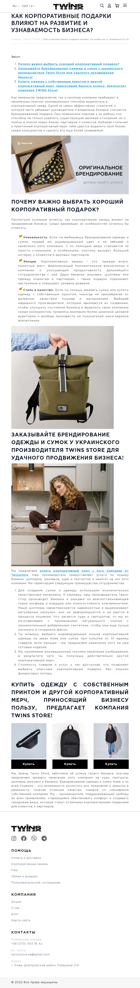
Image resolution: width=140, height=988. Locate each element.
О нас (15, 908)
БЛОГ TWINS (32, 39)
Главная (16, 39)
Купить (29, 764)
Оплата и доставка (26, 858)
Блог (15, 914)
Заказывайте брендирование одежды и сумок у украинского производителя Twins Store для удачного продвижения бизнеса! (70, 73)
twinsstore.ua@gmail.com (30, 954)
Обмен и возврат (24, 876)
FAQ (14, 870)
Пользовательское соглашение (35, 882)
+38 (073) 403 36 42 (27, 944)
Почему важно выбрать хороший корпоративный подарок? (69, 64)
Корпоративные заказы (29, 864)
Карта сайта (20, 920)
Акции (16, 902)
